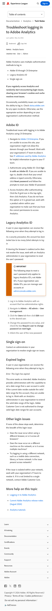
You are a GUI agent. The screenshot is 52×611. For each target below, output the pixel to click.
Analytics (27, 21)
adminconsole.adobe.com (25, 291)
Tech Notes (40, 21)
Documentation (13, 21)
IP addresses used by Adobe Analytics (30, 156)
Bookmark (12, 44)
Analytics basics (18, 49)
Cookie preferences (33, 595)
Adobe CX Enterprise (29, 139)
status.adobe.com (36, 105)
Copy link (24, 44)
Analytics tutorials (17, 509)
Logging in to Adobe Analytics (23, 494)
